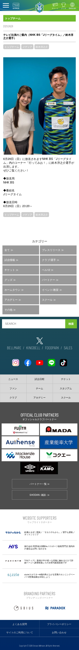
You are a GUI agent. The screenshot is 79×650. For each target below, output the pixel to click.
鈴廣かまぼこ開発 (32, 532)
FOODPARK (52, 347)
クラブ (13, 397)
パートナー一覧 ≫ (40, 483)
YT (39, 361)
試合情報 (9, 260)
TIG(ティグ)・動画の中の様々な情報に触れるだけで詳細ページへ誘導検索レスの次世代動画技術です (48, 561)
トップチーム (11, 46)
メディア (27, 46)
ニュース (13, 379)
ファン (13, 388)
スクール (47, 300)
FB (28, 361)
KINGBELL (33, 347)
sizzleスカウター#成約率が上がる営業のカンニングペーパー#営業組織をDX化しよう (49, 575)
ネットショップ (31, 534)
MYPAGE (16, 8)
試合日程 (39, 379)
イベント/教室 (50, 290)
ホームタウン (12, 290)
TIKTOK (63, 361)
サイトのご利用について (19, 632)
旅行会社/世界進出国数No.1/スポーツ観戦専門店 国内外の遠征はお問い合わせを (49, 547)
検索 (71, 323)
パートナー (48, 280)
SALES (68, 347)
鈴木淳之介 (42, 46)
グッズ (63, 8)
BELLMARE (14, 347)
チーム (39, 388)
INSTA (16, 361)
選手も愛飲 (68, 532)
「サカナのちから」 (52, 532)
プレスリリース (51, 250)
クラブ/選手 (49, 260)
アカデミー (11, 300)
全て (7, 250)
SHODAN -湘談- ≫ (40, 494)
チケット (55, 8)
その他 (8, 309)
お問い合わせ (59, 632)
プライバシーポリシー (59, 624)
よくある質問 (19, 624)
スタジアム (66, 388)
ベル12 (46, 270)
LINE (51, 361)
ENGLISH (72, 8)
